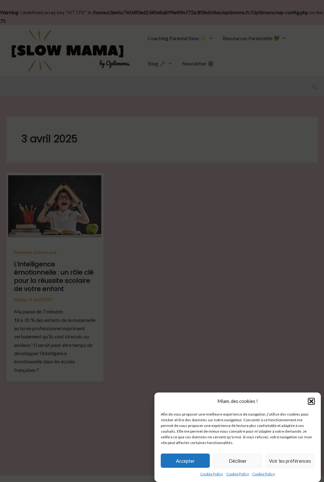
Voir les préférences (290, 461)
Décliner (238, 461)
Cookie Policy (211, 474)
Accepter (185, 461)
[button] (311, 401)
